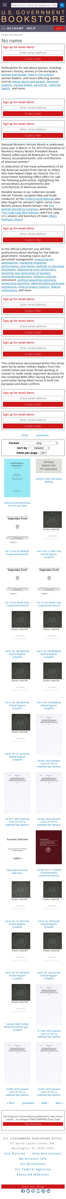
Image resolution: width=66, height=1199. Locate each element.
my (12, 28)
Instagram (33, 1191)
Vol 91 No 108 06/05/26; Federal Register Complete (17, 705)
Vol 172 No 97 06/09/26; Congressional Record (17, 553)
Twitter (28, 1191)
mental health (23, 85)
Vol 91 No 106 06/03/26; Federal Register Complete (17, 654)
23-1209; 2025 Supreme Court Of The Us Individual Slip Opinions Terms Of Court (49, 1033)
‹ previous (42, 435)
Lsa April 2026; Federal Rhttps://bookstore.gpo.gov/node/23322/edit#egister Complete (17, 1027)
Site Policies (14, 1153)
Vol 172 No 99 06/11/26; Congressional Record (49, 604)
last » (59, 1103)
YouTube (38, 1191)
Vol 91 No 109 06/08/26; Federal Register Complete (49, 654)
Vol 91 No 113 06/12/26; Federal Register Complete (17, 924)
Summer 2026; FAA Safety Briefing (49, 480)
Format (14, 443)
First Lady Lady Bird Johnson (20, 212)
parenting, (41, 85)
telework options (44, 276)
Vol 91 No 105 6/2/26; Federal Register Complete (49, 924)
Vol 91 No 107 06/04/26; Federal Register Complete (17, 975)
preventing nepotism (15, 283)
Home (4, 34)
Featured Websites (33, 1174)
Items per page (27, 453)
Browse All (16, 34)
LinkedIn (48, 1191)
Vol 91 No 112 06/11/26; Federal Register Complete (49, 554)
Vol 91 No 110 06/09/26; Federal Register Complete (49, 705)
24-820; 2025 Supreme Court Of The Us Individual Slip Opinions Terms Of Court (48, 821)
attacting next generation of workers (26, 273)
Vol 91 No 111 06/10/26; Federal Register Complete (17, 756)
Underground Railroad (39, 199)
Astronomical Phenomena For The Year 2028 (17, 504)
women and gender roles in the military (27, 74)
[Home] (33, 21)
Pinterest (43, 1191)
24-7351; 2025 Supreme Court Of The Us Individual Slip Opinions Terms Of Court (17, 821)
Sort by (22, 448)
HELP (31, 28)
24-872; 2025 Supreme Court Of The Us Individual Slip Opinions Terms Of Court (48, 1092)
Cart (59, 28)
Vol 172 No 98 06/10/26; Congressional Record (17, 604)
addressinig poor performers (36, 269)
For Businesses (33, 1164)
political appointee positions (36, 280)
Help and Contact (47, 1153)
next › (45, 1103)
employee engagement (16, 276)
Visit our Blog (33, 1186)
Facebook (23, 1191)
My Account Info (33, 1158)
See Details (33, 1124)
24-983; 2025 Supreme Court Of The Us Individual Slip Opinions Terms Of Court (17, 1092)
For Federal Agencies (33, 1169)
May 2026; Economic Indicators (17, 871)
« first (25, 435)
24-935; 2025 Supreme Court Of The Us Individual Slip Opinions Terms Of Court (48, 763)
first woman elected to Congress (27, 207)
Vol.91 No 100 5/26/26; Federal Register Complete (48, 975)
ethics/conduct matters (33, 287)
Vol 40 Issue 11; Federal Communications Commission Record (49, 872)
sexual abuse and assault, (29, 81)
